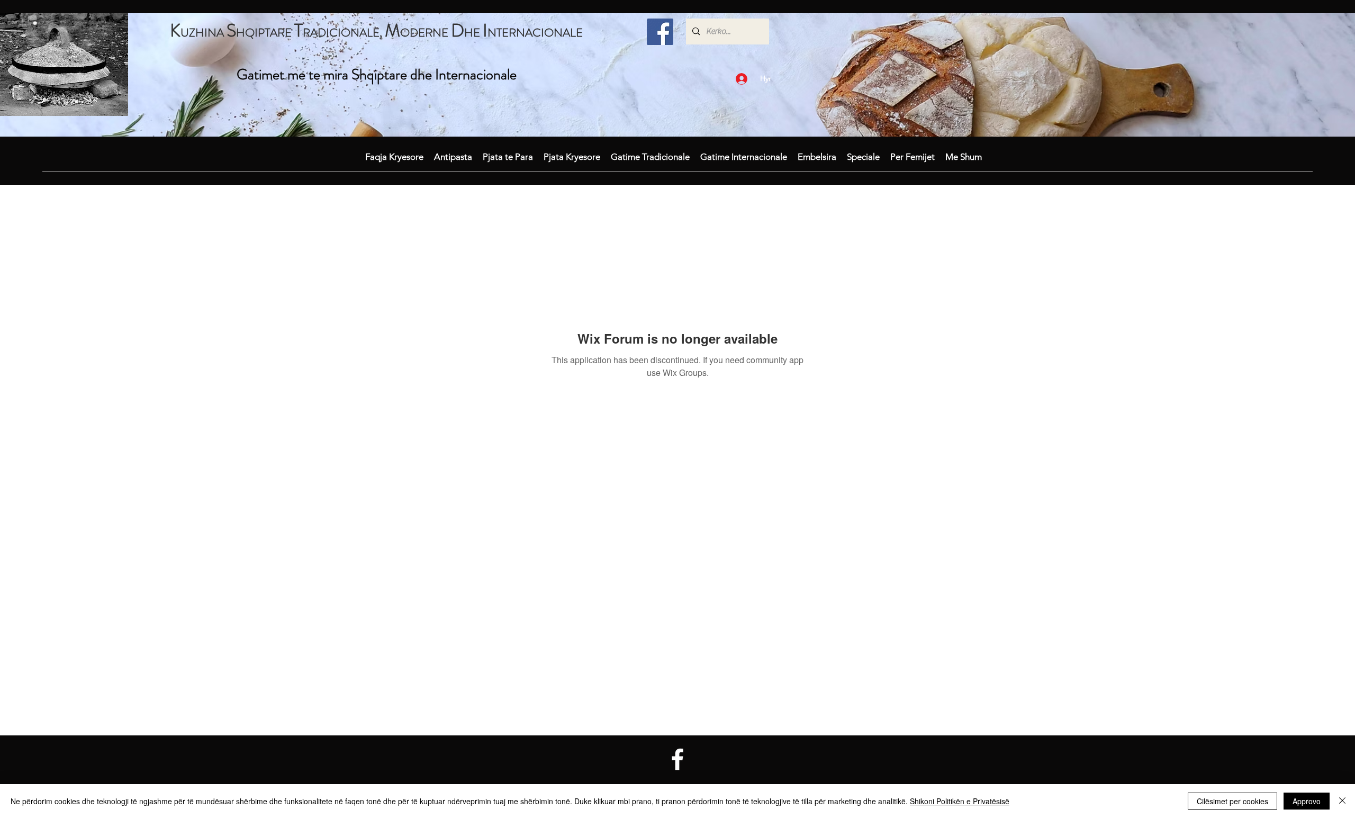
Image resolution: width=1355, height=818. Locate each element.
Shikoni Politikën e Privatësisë (959, 801)
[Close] (1342, 801)
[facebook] (660, 32)
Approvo (1307, 801)
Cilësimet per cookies (1232, 801)
